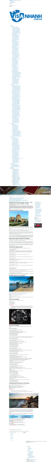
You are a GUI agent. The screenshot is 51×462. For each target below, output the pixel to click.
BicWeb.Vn (33, 461)
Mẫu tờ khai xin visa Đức (15, 48)
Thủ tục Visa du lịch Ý (15, 67)
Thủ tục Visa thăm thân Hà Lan (16, 55)
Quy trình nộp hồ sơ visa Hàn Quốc (16, 92)
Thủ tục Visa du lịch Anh (15, 42)
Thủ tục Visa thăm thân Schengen (16, 30)
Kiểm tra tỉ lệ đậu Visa (30, 457)
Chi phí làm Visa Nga (15, 82)
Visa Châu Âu (11, 26)
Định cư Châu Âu (12, 167)
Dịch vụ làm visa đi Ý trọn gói (16, 70)
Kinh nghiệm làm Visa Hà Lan (16, 172)
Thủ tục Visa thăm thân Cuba (16, 153)
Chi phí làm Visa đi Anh (15, 44)
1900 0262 (35, 219)
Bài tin (3, 195)
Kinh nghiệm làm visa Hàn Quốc (16, 97)
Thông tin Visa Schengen (15, 27)
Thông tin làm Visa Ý (13, 65)
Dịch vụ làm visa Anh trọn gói (16, 45)
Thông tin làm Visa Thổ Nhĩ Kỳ (14, 71)
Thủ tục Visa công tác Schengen (16, 31)
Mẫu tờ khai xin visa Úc (15, 125)
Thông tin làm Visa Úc (13, 124)
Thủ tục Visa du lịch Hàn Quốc (16, 93)
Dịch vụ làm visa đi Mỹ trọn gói (16, 142)
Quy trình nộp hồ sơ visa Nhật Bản (16, 98)
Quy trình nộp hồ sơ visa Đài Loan (16, 111)
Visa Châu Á (11, 84)
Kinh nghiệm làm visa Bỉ (15, 64)
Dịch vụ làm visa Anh (38, 204)
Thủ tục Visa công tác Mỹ (15, 141)
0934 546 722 (36, 218)
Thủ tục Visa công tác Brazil (16, 160)
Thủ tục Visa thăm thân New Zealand (17, 133)
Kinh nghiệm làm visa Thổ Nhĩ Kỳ (16, 77)
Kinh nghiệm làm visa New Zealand (16, 136)
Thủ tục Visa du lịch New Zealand (16, 132)
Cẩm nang (11, 168)
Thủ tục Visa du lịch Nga (15, 80)
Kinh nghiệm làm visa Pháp (16, 39)
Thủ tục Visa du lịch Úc (15, 126)
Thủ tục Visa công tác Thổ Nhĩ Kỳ (16, 75)
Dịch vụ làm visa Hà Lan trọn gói (16, 57)
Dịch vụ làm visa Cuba (38, 216)
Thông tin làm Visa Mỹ (13, 137)
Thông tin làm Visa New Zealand (15, 130)
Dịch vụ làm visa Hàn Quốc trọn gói (17, 96)
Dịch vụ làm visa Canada (38, 215)
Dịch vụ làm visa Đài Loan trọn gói (16, 115)
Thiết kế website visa (28, 461)
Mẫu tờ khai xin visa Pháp (15, 35)
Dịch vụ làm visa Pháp (38, 203)
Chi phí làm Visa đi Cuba (15, 154)
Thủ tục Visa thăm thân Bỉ (15, 61)
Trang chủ (11, 25)
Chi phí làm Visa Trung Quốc (16, 89)
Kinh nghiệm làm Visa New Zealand (17, 184)
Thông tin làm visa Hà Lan (14, 52)
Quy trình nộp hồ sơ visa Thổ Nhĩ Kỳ (17, 72)
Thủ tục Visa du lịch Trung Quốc (16, 87)
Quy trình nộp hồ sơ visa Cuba (16, 151)
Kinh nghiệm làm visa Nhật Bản (16, 103)
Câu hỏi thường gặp (12, 1)
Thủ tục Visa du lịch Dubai (16, 119)
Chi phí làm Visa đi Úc (15, 128)
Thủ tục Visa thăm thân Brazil (16, 159)
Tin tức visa (14, 185)
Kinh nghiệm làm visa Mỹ (15, 143)
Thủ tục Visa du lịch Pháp (15, 36)
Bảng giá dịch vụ (30, 448)
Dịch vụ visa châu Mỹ (30, 452)
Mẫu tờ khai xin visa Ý (15, 66)
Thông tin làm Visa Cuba (14, 150)
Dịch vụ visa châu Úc (30, 453)
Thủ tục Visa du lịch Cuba (15, 152)
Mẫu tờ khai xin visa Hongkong (16, 105)
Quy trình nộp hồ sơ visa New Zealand (17, 131)
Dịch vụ (29, 447)
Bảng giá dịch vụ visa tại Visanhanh (15, 164)
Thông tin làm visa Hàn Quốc (14, 91)
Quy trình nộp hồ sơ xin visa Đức (16, 47)
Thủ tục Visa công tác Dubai (16, 120)
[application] (38, 225)
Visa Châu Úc (11, 123)
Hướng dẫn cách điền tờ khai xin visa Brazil (17, 158)
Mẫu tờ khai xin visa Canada (16, 145)
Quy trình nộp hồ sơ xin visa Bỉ (16, 59)
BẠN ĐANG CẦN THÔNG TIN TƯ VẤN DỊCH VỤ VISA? (16, 429)
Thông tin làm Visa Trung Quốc (14, 85)
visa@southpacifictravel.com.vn (17, 0)
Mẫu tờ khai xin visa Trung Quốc (16, 86)
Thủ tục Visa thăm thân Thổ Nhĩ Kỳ (16, 74)
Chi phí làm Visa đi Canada (16, 148)
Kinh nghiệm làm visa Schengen (16, 33)
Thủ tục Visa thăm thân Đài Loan (16, 113)
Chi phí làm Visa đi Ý (15, 69)
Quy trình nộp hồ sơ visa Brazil (16, 157)
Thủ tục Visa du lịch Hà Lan (16, 54)
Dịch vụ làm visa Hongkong (39, 210)
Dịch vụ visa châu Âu (30, 451)
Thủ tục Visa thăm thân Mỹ (16, 140)
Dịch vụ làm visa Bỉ (38, 206)
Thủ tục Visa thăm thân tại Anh (16, 43)
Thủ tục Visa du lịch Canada (16, 146)
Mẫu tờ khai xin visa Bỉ (15, 60)
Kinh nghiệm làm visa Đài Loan (16, 116)
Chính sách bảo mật (30, 455)
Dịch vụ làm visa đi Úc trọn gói (16, 129)
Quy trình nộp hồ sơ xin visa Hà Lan (17, 53)
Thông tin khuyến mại (12, 2)
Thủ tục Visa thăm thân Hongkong (16, 107)
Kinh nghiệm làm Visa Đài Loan (16, 179)
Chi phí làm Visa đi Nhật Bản (16, 102)
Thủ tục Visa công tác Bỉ (15, 62)
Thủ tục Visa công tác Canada (16, 147)
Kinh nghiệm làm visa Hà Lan (16, 58)
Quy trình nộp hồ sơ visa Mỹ (16, 138)
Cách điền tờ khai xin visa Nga (16, 79)
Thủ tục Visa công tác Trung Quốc (16, 88)
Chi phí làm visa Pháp (15, 38)
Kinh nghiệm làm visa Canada (16, 182)
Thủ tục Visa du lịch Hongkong (16, 106)
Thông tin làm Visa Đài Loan (14, 110)
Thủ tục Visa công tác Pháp (16, 37)
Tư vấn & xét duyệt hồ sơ (38, 220)
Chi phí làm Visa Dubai (15, 121)
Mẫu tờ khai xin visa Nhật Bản (16, 99)
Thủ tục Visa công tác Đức (16, 49)
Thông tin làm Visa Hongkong (14, 104)
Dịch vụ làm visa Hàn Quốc (39, 209)
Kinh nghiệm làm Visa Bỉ (15, 173)
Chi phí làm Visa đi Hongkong (16, 108)
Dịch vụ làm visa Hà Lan (38, 205)
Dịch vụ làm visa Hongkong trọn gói (17, 109)
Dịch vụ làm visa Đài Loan (38, 211)
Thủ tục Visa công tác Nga (16, 81)
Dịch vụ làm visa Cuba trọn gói (16, 155)
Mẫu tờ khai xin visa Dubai (16, 118)
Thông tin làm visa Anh (14, 40)
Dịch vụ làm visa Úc (38, 212)
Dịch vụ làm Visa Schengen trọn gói (17, 32)
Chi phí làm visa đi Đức (15, 50)
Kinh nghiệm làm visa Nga (15, 83)
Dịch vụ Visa (11, 163)
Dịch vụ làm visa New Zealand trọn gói (17, 135)
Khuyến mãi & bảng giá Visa (39, 221)
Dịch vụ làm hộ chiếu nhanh (14, 165)
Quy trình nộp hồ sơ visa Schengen (16, 28)
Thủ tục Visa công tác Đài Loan (16, 114)
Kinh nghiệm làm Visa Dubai (16, 180)
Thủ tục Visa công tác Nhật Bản (16, 101)
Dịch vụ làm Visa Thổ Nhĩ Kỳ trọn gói (17, 76)
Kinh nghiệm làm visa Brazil (16, 162)
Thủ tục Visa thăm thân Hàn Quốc (16, 94)
